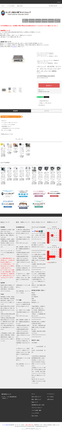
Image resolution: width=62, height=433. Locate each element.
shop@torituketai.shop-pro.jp (41, 426)
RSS (33, 415)
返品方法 (38, 20)
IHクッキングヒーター (49, 52)
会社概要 (44, 20)
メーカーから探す (10, 5)
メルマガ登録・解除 (36, 410)
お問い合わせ (50, 399)
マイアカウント (51, 394)
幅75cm (56, 56)
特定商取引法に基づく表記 (43, 91)
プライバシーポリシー (37, 407)
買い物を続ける (42, 105)
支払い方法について (36, 396)
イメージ (46, 110)
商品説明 (15, 110)
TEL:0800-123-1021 (53, 5)
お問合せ (51, 20)
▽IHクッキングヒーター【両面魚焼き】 (47, 53)
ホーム (3, 5)
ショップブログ (35, 413)
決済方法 (31, 20)
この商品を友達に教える (44, 100)
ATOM (36, 415)
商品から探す (20, 5)
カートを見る (50, 396)
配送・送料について (36, 399)
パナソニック (42, 52)
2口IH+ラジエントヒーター (42, 61)
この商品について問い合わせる (45, 103)
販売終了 (49, 85)
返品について (41, 89)
